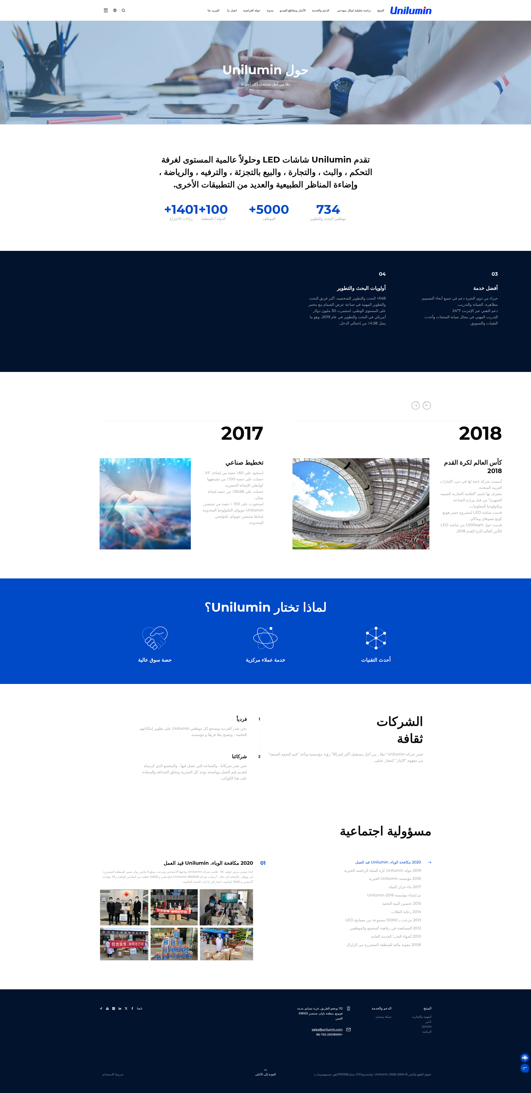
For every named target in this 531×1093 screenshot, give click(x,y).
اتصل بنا (231, 10)
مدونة (270, 10)
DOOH (426, 1027)
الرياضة (426, 1031)
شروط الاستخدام (112, 1074)
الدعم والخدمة (320, 10)
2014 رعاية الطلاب (406, 912)
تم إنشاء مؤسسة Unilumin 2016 (394, 895)
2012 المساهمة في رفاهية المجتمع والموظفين (385, 928)
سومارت (319, 1074)
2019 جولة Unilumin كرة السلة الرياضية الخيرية (382, 870)
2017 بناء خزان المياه (405, 887)
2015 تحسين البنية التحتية (401, 903)
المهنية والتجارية (421, 1017)
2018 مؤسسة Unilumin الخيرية (395, 878)
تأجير (428, 1022)
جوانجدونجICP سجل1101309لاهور (353, 1074)
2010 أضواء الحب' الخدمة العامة (396, 936)
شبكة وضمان (383, 1017)
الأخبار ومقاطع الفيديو (293, 10)
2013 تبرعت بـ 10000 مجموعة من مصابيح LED (383, 920)
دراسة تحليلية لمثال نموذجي (353, 10)
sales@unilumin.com (327, 1029)
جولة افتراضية (251, 10)
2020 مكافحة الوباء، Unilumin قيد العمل (388, 862)
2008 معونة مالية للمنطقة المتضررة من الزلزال (383, 944)
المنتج (380, 10)
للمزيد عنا (213, 10)
